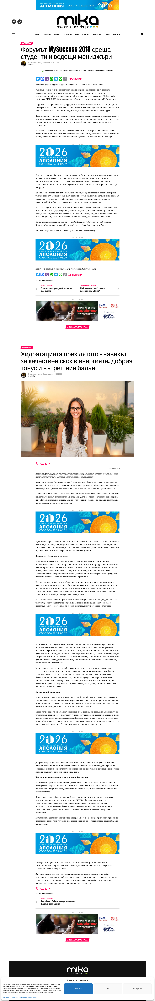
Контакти (116, 34)
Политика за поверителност (29, 997)
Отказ (108, 989)
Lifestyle (85, 34)
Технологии (96, 34)
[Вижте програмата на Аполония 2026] (77, 9)
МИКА (32, 65)
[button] (150, 980)
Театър (107, 34)
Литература (68, 34)
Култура (57, 34)
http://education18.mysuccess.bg (81, 268)
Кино (77, 34)
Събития (47, 34)
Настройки (137, 989)
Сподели (75, 79)
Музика (37, 34)
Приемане (78, 989)
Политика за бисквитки (10, 997)
